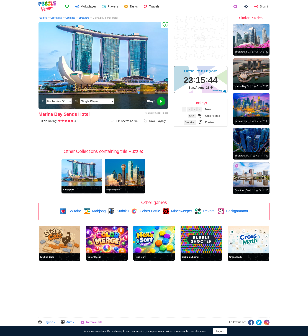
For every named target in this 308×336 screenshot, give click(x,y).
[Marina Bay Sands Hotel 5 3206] (251, 70)
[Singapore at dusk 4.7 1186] (251, 105)
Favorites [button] (67, 6)
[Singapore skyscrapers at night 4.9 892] (251, 140)
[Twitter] (259, 322)
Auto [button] (69, 322)
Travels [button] (154, 6)
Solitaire (74, 211)
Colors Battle (149, 211)
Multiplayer (88, 6)
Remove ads (94, 322)
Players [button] (112, 6)
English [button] (48, 322)
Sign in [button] (265, 6)
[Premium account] (235, 6)
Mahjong (98, 211)
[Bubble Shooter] (201, 239)
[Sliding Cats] (59, 239)
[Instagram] (267, 322)
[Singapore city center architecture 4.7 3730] (251, 36)
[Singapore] (81, 172)
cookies (101, 331)
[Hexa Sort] (154, 239)
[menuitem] (67, 6)
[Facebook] (251, 322)
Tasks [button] (134, 6)
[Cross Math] (248, 239)
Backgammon (236, 211)
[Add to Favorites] (164, 25)
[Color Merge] (107, 239)
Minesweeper (181, 211)
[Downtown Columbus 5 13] (251, 174)
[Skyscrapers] (125, 172)
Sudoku (122, 211)
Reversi (208, 211)
